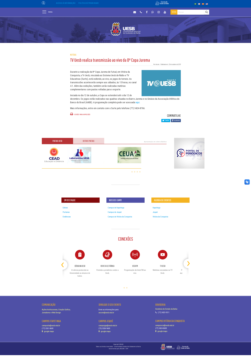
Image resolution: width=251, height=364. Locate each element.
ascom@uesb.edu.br (106, 312)
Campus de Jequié (115, 212)
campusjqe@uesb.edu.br (108, 325)
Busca (174, 12)
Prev (64, 262)
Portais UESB (57, 141)
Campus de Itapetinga (116, 208)
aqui (137, 102)
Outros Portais (88, 141)
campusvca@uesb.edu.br (164, 325)
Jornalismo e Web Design (51, 312)
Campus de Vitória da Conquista (120, 217)
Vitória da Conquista (160, 217)
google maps (49, 331)
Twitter (166, 120)
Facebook (176, 120)
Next (186, 262)
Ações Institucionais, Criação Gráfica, (56, 309)
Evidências (67, 217)
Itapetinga (156, 208)
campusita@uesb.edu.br (51, 325)
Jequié (155, 212)
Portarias (66, 212)
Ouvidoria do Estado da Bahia (166, 309)
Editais (65, 208)
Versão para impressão (82, 114)
